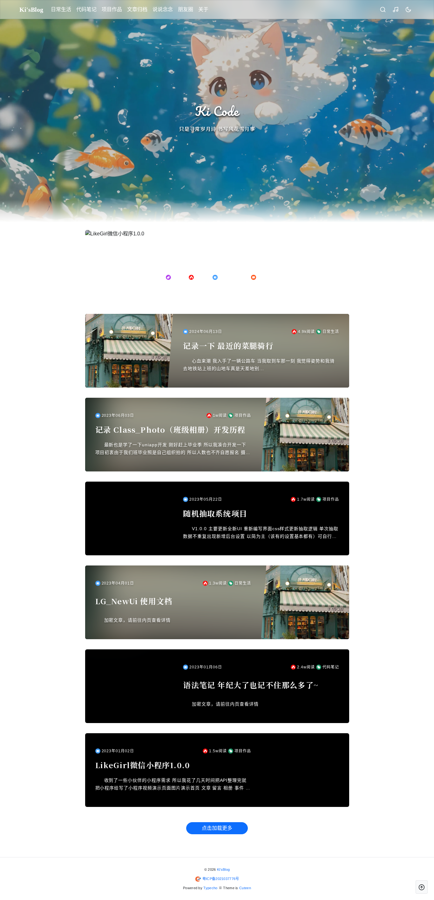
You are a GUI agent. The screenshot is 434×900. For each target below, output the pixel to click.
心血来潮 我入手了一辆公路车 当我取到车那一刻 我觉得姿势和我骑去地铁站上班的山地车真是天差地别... (259, 364)
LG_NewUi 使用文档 (134, 601)
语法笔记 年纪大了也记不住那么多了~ (250, 685)
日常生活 (61, 9)
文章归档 (137, 9)
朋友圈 (185, 9)
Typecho (210, 888)
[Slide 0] (209, 295)
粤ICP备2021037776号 (220, 879)
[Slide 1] (217, 295)
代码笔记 (86, 9)
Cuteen (245, 888)
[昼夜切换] (408, 9)
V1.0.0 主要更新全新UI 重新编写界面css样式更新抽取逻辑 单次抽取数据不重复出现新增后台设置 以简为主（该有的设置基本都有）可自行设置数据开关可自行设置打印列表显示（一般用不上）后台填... (260, 533)
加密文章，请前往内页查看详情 (137, 620)
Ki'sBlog (223, 869)
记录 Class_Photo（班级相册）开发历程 (170, 429)
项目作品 (112, 9)
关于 (203, 9)
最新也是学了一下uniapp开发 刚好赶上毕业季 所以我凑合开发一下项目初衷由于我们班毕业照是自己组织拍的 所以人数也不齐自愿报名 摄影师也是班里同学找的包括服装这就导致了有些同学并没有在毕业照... (173, 449)
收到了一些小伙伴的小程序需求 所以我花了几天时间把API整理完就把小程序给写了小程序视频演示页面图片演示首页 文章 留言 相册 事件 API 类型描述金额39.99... (172, 785)
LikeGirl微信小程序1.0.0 (142, 765)
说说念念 (163, 9)
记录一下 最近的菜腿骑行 (228, 346)
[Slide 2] (225, 295)
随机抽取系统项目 (215, 513)
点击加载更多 (217, 828)
